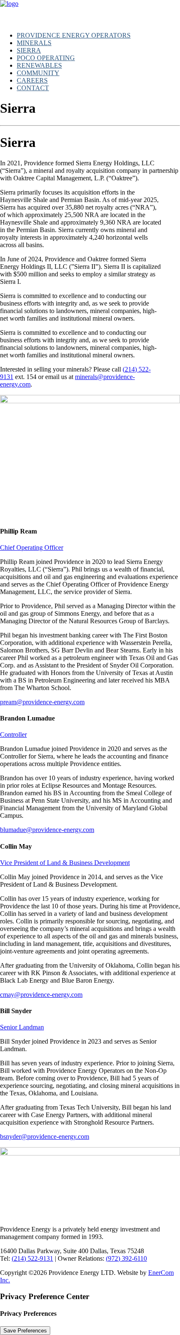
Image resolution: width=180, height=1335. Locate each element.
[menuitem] (98, 35)
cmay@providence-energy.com (41, 994)
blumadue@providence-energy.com (47, 829)
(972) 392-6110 (126, 1258)
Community (38, 72)
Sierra (29, 50)
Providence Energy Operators (74, 35)
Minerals (34, 42)
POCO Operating (46, 57)
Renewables (39, 65)
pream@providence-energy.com (42, 701)
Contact (33, 87)
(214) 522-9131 (32, 1258)
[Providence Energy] (90, 12)
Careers (32, 80)
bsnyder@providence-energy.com (44, 1136)
